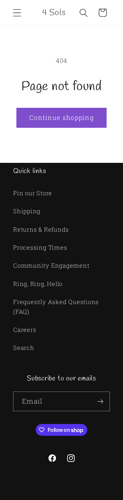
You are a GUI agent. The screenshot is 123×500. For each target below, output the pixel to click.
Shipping (26, 211)
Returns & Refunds (41, 229)
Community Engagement (51, 265)
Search (23, 348)
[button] (17, 12)
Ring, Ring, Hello (38, 284)
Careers (24, 330)
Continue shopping (61, 117)
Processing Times (40, 247)
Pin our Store (32, 193)
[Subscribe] (100, 402)
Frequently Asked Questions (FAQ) (56, 306)
